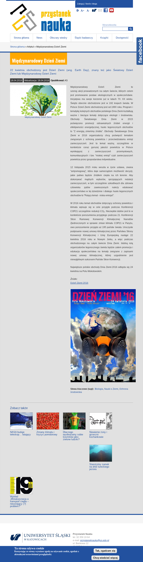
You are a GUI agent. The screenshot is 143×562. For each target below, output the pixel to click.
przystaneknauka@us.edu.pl (94, 540)
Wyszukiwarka (109, 25)
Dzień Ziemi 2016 (79, 283)
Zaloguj (80, 4)
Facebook (139, 51)
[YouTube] (111, 12)
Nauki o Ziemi (111, 389)
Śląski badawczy (84, 37)
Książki (104, 37)
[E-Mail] (100, 12)
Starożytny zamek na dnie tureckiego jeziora (99, 467)
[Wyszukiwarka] (130, 29)
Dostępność (122, 37)
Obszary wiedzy (58, 37)
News (39, 37)
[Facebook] (106, 12)
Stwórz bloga (91, 4)
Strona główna (21, 37)
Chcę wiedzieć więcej (105, 557)
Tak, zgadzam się (105, 550)
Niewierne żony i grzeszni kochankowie (98, 434)
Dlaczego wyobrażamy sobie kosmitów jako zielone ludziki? (73, 436)
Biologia (99, 389)
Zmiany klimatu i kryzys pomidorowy (46, 433)
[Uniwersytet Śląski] (94, 12)
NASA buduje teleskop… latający (20, 433)
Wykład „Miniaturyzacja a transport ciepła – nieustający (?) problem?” (19, 501)
